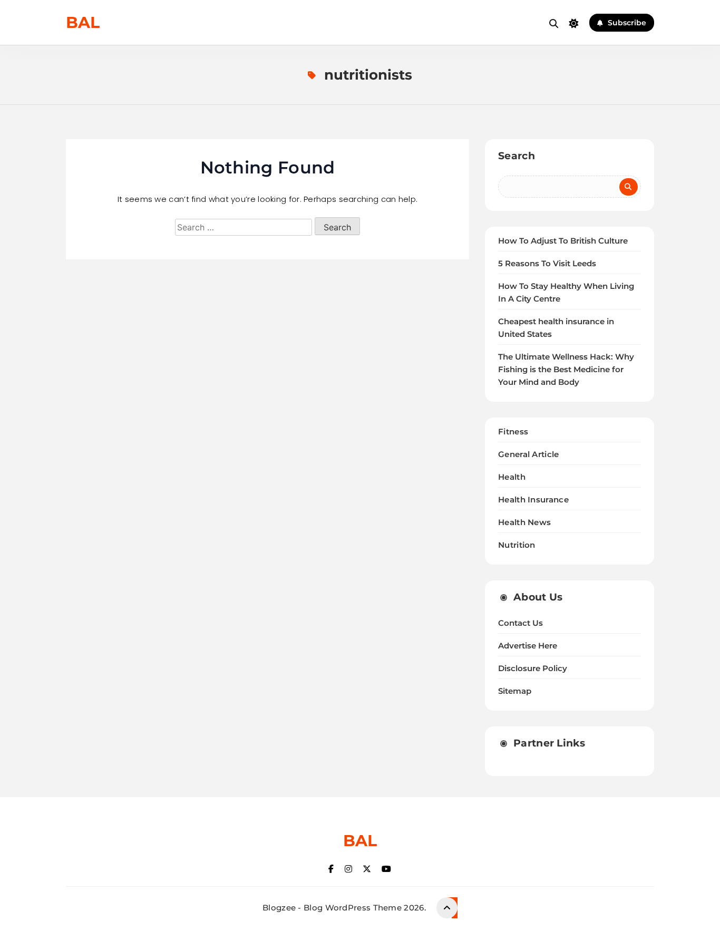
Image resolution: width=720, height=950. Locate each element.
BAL (83, 22)
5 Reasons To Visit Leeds (547, 263)
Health (512, 477)
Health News (524, 522)
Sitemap (514, 691)
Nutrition (517, 545)
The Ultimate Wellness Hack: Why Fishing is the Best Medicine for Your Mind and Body (566, 369)
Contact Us (520, 623)
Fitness (513, 431)
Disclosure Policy (532, 668)
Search (516, 156)
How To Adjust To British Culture (563, 241)
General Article (528, 454)
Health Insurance (533, 500)
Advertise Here (527, 646)
